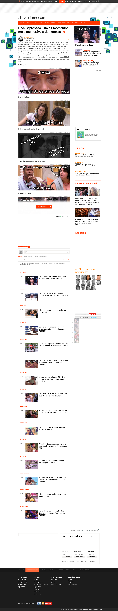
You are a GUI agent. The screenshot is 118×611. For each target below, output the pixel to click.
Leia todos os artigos (65, 39)
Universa (68, 1)
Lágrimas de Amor (39, 588)
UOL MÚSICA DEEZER (74, 577)
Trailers (53, 581)
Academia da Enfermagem (68, 561)
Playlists (70, 582)
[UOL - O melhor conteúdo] (21, 1)
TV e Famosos (33, 17)
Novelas (40, 23)
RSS (43, 603)
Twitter (40, 603)
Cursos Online (85, 129)
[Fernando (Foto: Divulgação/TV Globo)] (83, 282)
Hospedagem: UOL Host (96, 609)
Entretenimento (32, 570)
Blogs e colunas (31, 23)
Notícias (50, 1)
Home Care (92, 561)
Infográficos (54, 579)
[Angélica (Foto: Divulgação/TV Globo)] (93, 277)
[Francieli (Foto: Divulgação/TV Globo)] (88, 282)
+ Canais (82, 23)
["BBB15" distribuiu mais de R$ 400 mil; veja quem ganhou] (76, 337)
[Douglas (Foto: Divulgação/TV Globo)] (77, 282)
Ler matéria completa (43, 206)
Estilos (70, 579)
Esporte (56, 1)
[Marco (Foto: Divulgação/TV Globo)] (98, 282)
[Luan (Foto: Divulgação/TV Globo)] (93, 282)
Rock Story (37, 591)
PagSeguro (91, 1)
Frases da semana (22, 581)
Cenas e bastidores (56, 584)
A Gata (36, 579)
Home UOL (21, 570)
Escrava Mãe (37, 586)
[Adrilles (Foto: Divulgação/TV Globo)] (77, 277)
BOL (85, 1)
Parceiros (75, 23)
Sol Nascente (37, 594)
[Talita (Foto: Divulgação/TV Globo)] (88, 287)
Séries (69, 23)
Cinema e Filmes (56, 577)
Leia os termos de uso (24, 264)
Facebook (38, 603)
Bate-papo (44, 1)
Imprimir (57, 216)
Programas (71, 581)
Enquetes (53, 582)
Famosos (74, 1)
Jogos (75, 570)
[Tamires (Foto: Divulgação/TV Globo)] (93, 287)
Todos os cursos (93, 536)
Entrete (62, 1)
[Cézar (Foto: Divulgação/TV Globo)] (98, 277)
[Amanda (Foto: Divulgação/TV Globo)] (88, 277)
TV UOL (80, 1)
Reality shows (62, 23)
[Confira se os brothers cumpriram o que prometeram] (76, 332)
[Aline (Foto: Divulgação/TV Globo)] (83, 277)
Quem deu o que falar (50, 23)
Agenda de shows (72, 584)
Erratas (86, 530)
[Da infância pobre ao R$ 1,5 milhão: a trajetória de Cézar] (76, 342)
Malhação (36, 589)
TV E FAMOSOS (22, 577)
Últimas (22, 23)
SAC (38, 1)
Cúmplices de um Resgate (41, 584)
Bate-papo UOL (85, 570)
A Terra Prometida (38, 582)
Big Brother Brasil (22, 584)
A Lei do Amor (37, 581)
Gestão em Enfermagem (81, 561)
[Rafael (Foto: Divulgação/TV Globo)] (83, 287)
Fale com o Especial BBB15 (76, 530)
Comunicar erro (65, 216)
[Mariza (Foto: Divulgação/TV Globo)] (77, 287)
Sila (35, 593)
